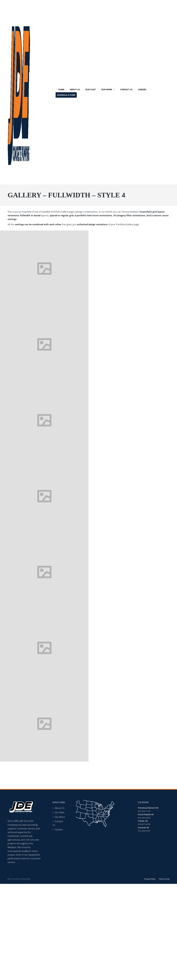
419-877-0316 (144, 824)
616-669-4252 (144, 817)
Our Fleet (59, 812)
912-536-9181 (144, 831)
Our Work (60, 816)
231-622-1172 (144, 811)
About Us (59, 808)
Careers (59, 829)
